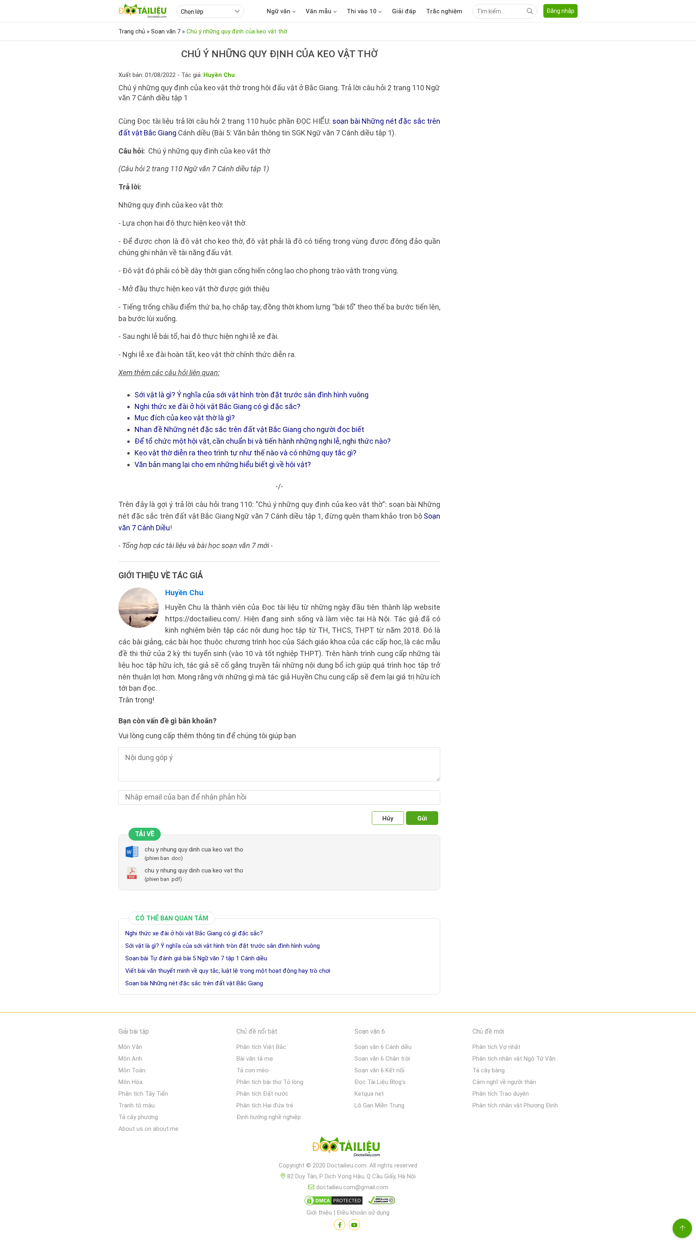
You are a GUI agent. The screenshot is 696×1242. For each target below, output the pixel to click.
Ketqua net (369, 1093)
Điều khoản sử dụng (363, 1212)
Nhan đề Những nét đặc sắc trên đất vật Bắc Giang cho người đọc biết (249, 429)
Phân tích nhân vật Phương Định (515, 1105)
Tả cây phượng (138, 1117)
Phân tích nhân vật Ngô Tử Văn (513, 1058)
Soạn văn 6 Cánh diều (383, 1047)
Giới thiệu (319, 1212)
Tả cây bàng (488, 1070)
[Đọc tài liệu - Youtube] (354, 1224)
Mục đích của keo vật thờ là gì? (185, 417)
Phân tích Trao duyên (500, 1093)
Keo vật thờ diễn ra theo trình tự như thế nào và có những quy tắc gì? (245, 453)
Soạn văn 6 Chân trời (382, 1058)
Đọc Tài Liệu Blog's (380, 1082)
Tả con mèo (252, 1070)
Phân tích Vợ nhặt (496, 1047)
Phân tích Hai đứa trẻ (264, 1105)
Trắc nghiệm (444, 11)
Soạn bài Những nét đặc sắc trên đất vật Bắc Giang (194, 983)
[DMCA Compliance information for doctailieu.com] (380, 1202)
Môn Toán (131, 1070)
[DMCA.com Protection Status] (332, 1202)
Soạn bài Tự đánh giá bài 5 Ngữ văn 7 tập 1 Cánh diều (196, 958)
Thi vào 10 (362, 11)
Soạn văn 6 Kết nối (379, 1070)
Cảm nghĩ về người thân (504, 1082)
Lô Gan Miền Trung (379, 1105)
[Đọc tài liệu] (339, 1224)
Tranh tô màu (136, 1105)
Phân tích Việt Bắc (261, 1047)
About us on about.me (148, 1128)
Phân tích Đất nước (262, 1093)
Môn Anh (130, 1058)
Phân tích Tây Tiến (143, 1093)
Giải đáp (404, 11)
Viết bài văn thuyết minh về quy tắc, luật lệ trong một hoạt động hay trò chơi (227, 970)
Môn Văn (130, 1047)
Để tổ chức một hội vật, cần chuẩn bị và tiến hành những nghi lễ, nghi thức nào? (263, 441)
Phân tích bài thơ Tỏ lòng (269, 1082)
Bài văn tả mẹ (254, 1058)
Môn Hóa (130, 1082)
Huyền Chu (184, 592)
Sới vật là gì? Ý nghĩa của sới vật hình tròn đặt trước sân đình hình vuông (252, 394)
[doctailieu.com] (348, 1148)
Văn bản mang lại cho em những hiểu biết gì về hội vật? (223, 464)
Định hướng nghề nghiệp (268, 1117)
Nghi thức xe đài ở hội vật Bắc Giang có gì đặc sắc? (217, 406)
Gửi (422, 818)
